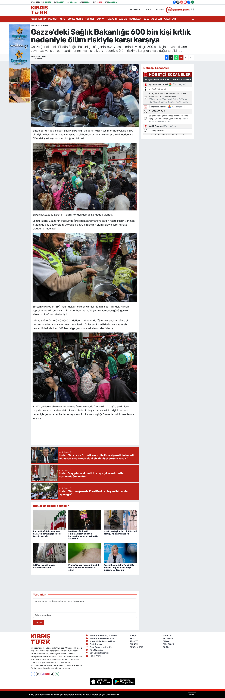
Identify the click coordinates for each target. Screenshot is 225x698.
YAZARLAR (170, 19)
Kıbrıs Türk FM (38, 19)
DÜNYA (100, 19)
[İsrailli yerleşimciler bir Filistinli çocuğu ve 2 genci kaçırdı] (120, 519)
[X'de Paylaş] (171, 57)
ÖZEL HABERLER (152, 19)
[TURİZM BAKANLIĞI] (19, 63)
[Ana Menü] (193, 19)
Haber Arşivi (95, 656)
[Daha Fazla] (181, 57)
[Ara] (192, 9)
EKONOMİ (134, 644)
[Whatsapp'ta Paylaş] (176, 57)
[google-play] (124, 681)
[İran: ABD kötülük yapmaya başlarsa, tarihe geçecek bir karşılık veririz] (49, 519)
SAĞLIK (123, 19)
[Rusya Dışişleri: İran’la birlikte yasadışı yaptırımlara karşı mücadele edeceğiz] (120, 553)
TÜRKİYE (90, 19)
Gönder (38, 622)
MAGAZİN (112, 19)
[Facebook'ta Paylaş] (166, 57)
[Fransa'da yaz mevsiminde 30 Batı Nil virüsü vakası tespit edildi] (84, 553)
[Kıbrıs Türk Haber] (39, 9)
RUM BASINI (168, 644)
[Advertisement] (85, 435)
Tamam (191, 694)
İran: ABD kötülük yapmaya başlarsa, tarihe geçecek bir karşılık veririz (47, 533)
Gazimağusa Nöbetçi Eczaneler (104, 635)
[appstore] (101, 681)
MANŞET (52, 19)
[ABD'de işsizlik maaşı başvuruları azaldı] (49, 553)
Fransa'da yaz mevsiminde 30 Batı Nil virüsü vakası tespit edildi (83, 567)
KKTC (62, 19)
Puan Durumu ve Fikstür (101, 647)
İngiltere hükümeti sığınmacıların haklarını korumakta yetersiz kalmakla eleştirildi (83, 535)
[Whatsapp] (57, 674)
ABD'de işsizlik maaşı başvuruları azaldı (44, 566)
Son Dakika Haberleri (99, 653)
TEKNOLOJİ (135, 19)
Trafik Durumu (96, 644)
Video (148, 9)
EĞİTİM (166, 647)
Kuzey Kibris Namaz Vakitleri (102, 641)
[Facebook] (33, 674)
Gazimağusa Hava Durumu (102, 638)
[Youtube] (47, 674)
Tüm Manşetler (96, 650)
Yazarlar (160, 9)
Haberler (35, 26)
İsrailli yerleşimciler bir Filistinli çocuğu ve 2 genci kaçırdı (120, 532)
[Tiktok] (52, 674)
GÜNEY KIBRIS (75, 19)
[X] (38, 674)
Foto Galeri (135, 9)
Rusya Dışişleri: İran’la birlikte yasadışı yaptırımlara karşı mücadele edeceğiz (119, 567)
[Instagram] (42, 674)
